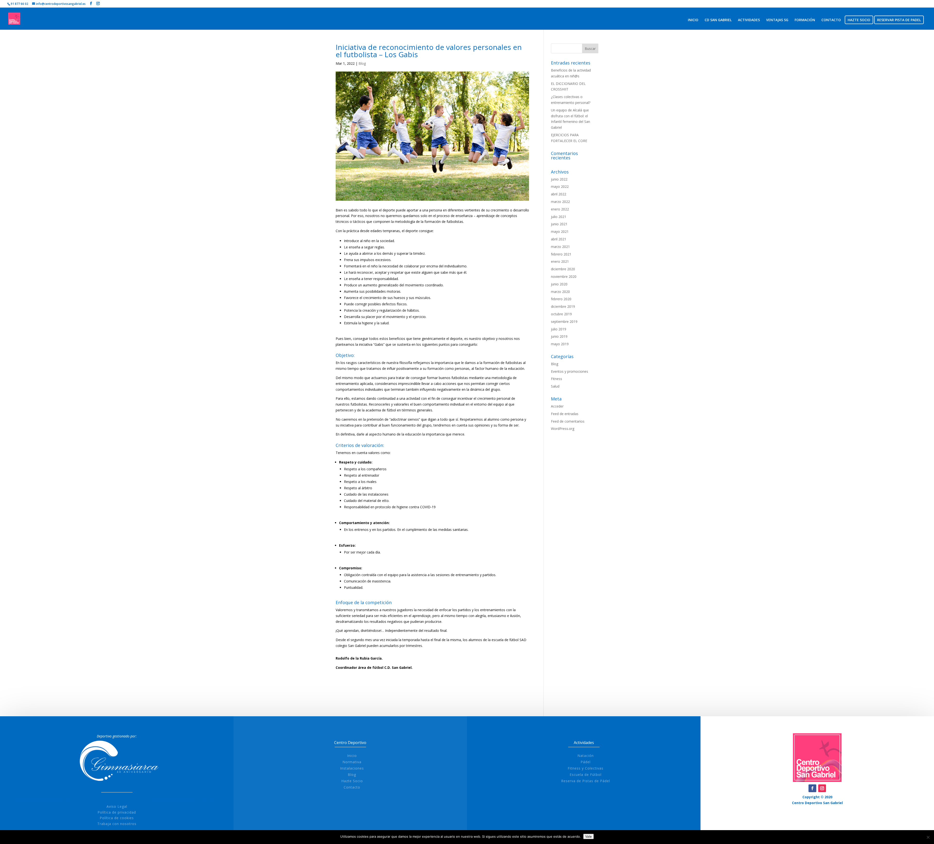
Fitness (556, 378)
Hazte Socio (352, 781)
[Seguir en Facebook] (812, 788)
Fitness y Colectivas (585, 768)
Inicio (352, 755)
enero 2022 (560, 209)
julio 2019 (558, 329)
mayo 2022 (560, 186)
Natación (585, 755)
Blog (362, 63)
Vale (588, 836)
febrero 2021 (561, 254)
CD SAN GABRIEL (718, 20)
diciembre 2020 (563, 269)
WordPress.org (562, 428)
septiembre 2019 (564, 321)
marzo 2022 (560, 201)
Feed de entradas (564, 413)
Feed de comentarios (567, 421)
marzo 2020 (560, 291)
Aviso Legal (117, 806)
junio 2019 (559, 336)
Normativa (351, 762)
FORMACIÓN (805, 20)
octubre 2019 (561, 314)
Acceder (557, 406)
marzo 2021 (560, 246)
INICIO (693, 20)
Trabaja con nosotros (116, 823)
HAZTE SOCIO (859, 20)
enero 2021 (560, 261)
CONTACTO (831, 20)
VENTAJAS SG (777, 20)
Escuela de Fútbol (586, 774)
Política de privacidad (117, 812)
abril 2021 (558, 239)
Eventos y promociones (569, 371)
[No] (927, 837)
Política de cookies (117, 818)
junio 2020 (559, 284)
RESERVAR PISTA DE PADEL (899, 20)
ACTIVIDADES (749, 20)
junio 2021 (559, 224)
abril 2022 (558, 194)
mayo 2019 (560, 344)
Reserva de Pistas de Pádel (585, 781)
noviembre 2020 (563, 276)
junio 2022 (559, 179)
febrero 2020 (561, 299)
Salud (555, 386)
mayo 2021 (560, 231)
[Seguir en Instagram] (822, 788)
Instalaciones (352, 768)
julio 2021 (558, 216)
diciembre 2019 (563, 306)
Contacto (352, 787)
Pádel (586, 762)
